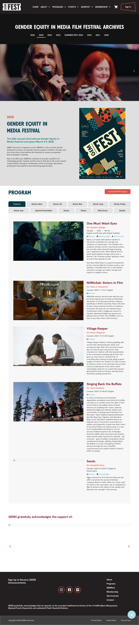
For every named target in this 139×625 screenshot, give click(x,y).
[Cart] (116, 7)
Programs (57, 7)
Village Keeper (97, 328)
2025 (41, 35)
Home (35, 7)
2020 (106, 35)
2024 (49, 35)
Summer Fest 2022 (74, 35)
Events (72, 7)
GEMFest (85, 7)
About (44, 7)
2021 (98, 35)
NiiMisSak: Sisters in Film (105, 283)
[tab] (16, 204)
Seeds (91, 461)
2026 (32, 35)
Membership (101, 7)
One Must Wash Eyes (102, 223)
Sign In (128, 6)
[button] (5, 71)
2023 (58, 35)
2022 (89, 35)
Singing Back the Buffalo (104, 384)
